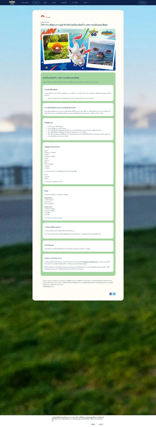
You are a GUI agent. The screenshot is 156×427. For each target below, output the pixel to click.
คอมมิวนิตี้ (63, 2)
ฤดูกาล (45, 2)
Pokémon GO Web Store (90, 262)
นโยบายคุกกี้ (90, 417)
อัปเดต (48, 17)
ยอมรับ (101, 424)
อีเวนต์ (54, 2)
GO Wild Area (25, 2)
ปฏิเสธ (93, 424)
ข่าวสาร (36, 2)
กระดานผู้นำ (75, 2)
